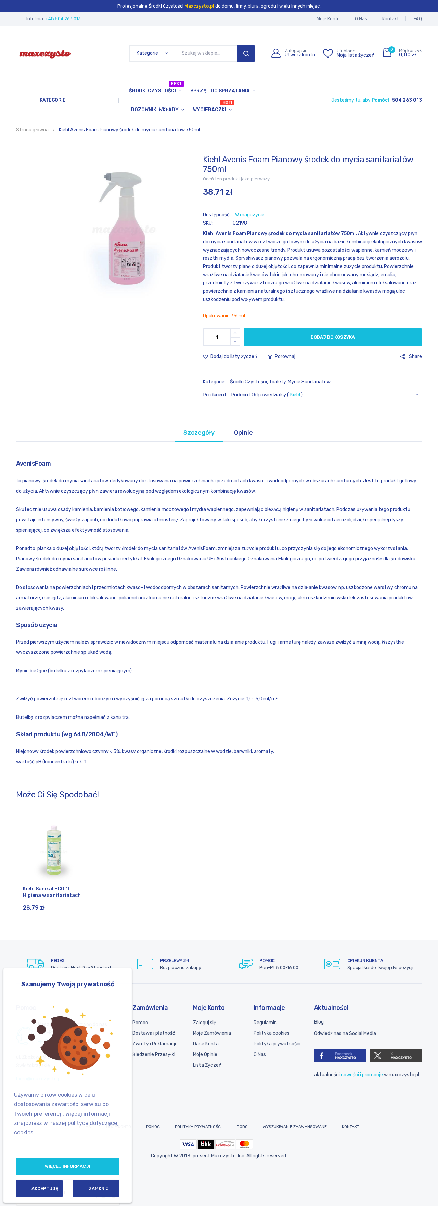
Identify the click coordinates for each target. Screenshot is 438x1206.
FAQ (418, 18)
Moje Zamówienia (212, 1033)
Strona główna (32, 130)
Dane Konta (206, 1044)
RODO (242, 1127)
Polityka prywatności (277, 1044)
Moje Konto (328, 18)
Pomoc (140, 1023)
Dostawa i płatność (153, 1033)
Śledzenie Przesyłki (153, 1054)
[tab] (199, 433)
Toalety (277, 382)
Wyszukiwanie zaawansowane (295, 1127)
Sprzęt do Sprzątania (220, 91)
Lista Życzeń (207, 1065)
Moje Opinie (205, 1054)
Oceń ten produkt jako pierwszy (236, 178)
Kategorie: (215, 382)
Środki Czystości (155, 87)
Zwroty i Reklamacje (155, 1044)
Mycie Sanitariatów (309, 382)
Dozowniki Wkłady (155, 110)
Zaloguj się (204, 1023)
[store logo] (45, 53)
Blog (319, 1022)
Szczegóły (199, 432)
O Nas (361, 18)
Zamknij (99, 1188)
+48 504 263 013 (63, 18)
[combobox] (207, 53)
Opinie (243, 432)
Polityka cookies (271, 1033)
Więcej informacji (67, 1166)
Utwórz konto (300, 55)
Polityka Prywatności (198, 1127)
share (415, 356)
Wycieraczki (212, 106)
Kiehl (295, 395)
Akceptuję (44, 1188)
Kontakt (390, 18)
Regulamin (265, 1023)
